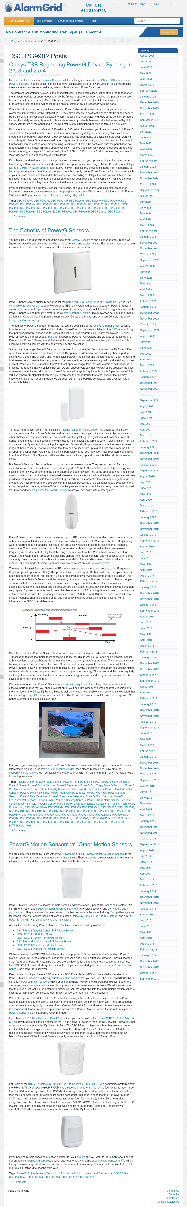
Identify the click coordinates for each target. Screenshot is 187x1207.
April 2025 (146, 149)
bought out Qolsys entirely (24, 320)
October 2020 (148, 464)
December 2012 (149, 961)
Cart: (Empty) (138, 4)
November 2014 (149, 832)
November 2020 (149, 458)
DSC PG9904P (81, 211)
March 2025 (147, 155)
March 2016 (147, 745)
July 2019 (145, 552)
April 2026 (146, 79)
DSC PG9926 (45, 208)
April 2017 (146, 692)
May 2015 (146, 803)
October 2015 (148, 774)
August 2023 (147, 266)
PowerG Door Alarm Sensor (103, 800)
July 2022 (145, 342)
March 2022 (147, 365)
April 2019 (146, 569)
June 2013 (146, 926)
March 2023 (147, 295)
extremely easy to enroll (76, 684)
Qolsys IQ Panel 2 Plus (106, 325)
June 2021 (146, 418)
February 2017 (148, 698)
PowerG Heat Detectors (33, 796)
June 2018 (146, 628)
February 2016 (148, 751)
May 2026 (146, 73)
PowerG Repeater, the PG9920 (79, 429)
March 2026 (147, 85)
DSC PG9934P (113, 204)
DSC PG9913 (28, 211)
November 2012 (149, 967)
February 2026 (148, 90)
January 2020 (148, 517)
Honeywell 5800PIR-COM (87, 1084)
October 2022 (148, 324)
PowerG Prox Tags (91, 785)
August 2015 (147, 786)
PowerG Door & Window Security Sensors (61, 800)
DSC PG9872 (28, 822)
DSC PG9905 (63, 211)
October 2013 (148, 908)
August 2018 (147, 616)
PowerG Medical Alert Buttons (67, 792)
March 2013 (147, 943)
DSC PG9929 (28, 208)
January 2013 (148, 955)
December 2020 (149, 453)
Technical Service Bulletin (55, 80)
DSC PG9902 (98, 211)
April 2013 (146, 938)
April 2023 (146, 289)
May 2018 (146, 634)
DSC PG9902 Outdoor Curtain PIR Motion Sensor (45, 930)
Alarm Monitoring (19, 20)
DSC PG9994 (24, 200)
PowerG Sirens (17, 785)
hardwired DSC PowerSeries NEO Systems (91, 302)
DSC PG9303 (113, 822)
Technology (127, 803)
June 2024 (146, 207)
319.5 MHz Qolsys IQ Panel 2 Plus (45, 1018)
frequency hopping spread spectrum (57, 908)
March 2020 (147, 505)
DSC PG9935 (96, 204)
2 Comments (19, 830)
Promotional (16, 807)
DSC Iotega (118, 329)
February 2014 (148, 885)
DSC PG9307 (96, 822)
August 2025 (147, 125)
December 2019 (149, 523)
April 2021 (146, 429)
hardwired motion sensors (34, 981)
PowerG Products (114, 785)
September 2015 (149, 780)
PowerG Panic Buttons (91, 789)
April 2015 (146, 809)
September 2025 (149, 120)
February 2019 (148, 581)
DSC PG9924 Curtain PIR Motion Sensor (40, 938)
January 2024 (148, 236)
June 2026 (146, 67)
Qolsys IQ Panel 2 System (75, 313)
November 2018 (149, 599)
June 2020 (146, 488)
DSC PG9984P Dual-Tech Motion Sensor (40, 945)
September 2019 (149, 540)
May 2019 (146, 564)
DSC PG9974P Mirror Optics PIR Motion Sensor (44, 941)
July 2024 (145, 201)
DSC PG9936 (79, 204)
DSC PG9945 (34, 811)
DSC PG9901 (115, 211)
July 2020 (145, 482)
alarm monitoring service (60, 769)
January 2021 (148, 447)
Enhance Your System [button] (71, 20)
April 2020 (146, 499)
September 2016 (149, 727)
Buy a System (44, 20)
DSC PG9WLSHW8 (35, 807)
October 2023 (148, 254)
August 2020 (147, 476)
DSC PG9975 (77, 200)
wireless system (101, 563)
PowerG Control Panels (51, 803)
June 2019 (146, 558)
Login (155, 4)
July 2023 (145, 271)
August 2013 (147, 914)
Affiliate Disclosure (168, 1201)
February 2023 (148, 301)
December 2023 (149, 242)
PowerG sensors (18, 83)
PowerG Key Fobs (96, 792)
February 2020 (148, 511)
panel (51, 336)
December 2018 (149, 593)
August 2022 (147, 336)
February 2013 (148, 949)
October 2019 (148, 534)
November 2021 (149, 388)
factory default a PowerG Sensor (48, 490)
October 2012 (148, 973)
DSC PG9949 (112, 200)
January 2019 (148, 587)
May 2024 (146, 213)
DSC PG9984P (59, 200)
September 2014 (149, 844)
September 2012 (149, 978)
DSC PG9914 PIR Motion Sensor (35, 934)
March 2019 (147, 575)
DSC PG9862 (45, 822)
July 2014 (145, 856)
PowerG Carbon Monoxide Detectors (87, 803)
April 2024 (146, 219)
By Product (27, 41)
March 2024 (147, 225)
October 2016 (148, 721)
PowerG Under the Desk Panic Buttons (39, 781)
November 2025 (149, 108)
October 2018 (148, 605)
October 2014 (148, 838)
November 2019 (149, 529)
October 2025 (148, 114)
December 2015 (149, 762)
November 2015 (149, 768)
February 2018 (148, 651)
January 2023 (148, 307)
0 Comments (19, 216)
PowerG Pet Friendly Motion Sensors (55, 789)
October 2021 (148, 394)
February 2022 (148, 371)
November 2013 (149, 902)
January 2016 (148, 756)
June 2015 (146, 797)
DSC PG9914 (28, 818)
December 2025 (149, 102)
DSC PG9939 (45, 204)
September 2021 (149, 400)
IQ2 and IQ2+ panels (113, 80)
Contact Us (173, 1190)
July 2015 (145, 791)
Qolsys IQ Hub (34, 695)
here (50, 601)
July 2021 (145, 412)
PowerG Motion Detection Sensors (105, 854)
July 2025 (145, 131)
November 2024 (149, 178)
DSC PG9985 (41, 200)
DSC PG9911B (45, 211)
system (81, 1157)
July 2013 (145, 920)
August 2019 (147, 546)
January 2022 (148, 377)
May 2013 (146, 932)
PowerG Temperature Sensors (80, 781)
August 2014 (147, 850)
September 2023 (149, 260)
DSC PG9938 (62, 204)
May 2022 (146, 353)
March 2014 (147, 879)
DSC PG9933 (29, 814)
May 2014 (146, 867)
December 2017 (149, 663)
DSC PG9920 (96, 208)
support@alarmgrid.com (73, 191)
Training (115, 803)
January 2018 (148, 657)
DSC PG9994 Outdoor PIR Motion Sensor (40, 948)
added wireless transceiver (55, 919)
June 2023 (146, 277)
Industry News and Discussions (94, 1173)
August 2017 (147, 686)
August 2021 (147, 406)
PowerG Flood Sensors (98, 796)
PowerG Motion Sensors (34, 792)
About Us (174, 1194)
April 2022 (146, 359)
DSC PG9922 (79, 208)
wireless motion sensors (66, 978)
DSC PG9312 (62, 822)
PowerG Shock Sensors (41, 785)
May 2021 (146, 423)
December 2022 (149, 312)
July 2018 (145, 622)
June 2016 (146, 733)
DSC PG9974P (94, 200)
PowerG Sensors (80, 240)
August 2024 (147, 196)
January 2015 (148, 821)
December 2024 (149, 172)
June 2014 (146, 862)
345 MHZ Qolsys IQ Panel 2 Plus (47, 1084)
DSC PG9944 (28, 204)
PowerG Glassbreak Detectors (66, 796)
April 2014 (146, 873)
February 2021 (148, 441)
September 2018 (149, 610)
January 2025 (148, 166)
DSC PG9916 (113, 208)
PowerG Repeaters (68, 785)
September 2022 (149, 330)
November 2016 (149, 716)
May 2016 (146, 739)
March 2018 (147, 645)
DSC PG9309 (79, 822)
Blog (94, 20)
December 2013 (149, 897)
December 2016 (149, 710)
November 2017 (149, 669)
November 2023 (149, 248)
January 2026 (148, 96)
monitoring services (39, 1160)
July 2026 (145, 61)
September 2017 (149, 680)
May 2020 (146, 494)
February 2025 (148, 160)
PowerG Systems (65, 854)
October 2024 (148, 184)
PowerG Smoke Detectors (115, 781)
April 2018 (146, 640)
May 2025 (146, 143)
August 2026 (147, 55)
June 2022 (146, 347)
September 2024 (149, 190)
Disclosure (173, 1198)
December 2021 (149, 383)
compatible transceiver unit (24, 305)
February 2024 (148, 231)
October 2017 (148, 675)
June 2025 (146, 137)
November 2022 (149, 318)
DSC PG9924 (62, 208)
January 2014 (148, 891)
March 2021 (147, 435)
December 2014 (149, 827)
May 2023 (146, 283)
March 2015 (147, 815)
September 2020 (149, 470)
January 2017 (148, 704)
